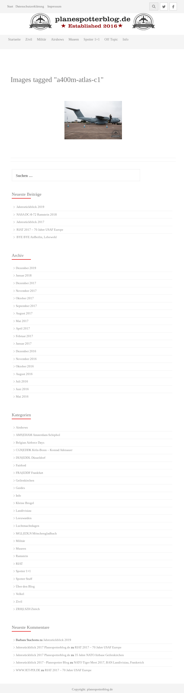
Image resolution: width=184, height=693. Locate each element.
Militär (41, 39)
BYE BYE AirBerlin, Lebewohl (37, 237)
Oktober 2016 (25, 366)
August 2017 (24, 313)
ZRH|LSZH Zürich (28, 609)
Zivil (28, 39)
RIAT (19, 563)
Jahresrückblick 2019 (30, 207)
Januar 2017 (24, 343)
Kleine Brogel (25, 503)
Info (125, 39)
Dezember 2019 (26, 268)
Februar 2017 (24, 336)
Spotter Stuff (24, 579)
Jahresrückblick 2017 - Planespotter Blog (42, 662)
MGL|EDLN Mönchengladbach (36, 533)
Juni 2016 (22, 389)
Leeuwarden (24, 518)
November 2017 (26, 291)
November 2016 (26, 359)
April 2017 (23, 328)
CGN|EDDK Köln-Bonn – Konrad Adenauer (44, 450)
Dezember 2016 (26, 351)
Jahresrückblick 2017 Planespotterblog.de (43, 647)
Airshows (57, 39)
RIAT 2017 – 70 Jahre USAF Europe (40, 229)
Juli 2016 (22, 381)
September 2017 (26, 306)
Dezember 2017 (26, 283)
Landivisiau (23, 510)
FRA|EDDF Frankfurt (29, 473)
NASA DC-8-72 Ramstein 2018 (37, 214)
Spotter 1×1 (92, 39)
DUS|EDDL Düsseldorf (30, 457)
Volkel (20, 594)
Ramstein (22, 556)
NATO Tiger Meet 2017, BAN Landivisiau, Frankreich (109, 662)
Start (10, 6)
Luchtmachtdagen (27, 526)
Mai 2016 (22, 396)
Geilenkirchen (25, 480)
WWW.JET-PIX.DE (28, 670)
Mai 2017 (22, 321)
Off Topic (111, 39)
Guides (20, 488)
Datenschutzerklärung (30, 6)
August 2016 (24, 374)
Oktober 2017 (25, 298)
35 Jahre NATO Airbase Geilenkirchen (99, 655)
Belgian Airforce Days (30, 442)
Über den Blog (25, 586)
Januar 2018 (24, 275)
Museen (74, 39)
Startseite (14, 39)
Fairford (21, 465)
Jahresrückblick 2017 (30, 222)
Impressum (54, 6)
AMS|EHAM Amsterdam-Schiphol (38, 435)
